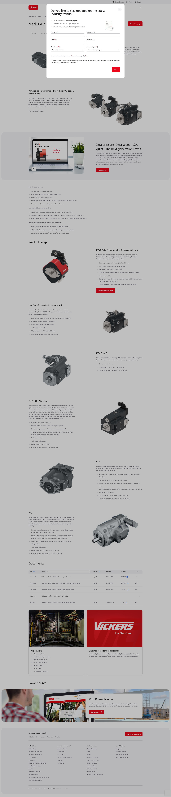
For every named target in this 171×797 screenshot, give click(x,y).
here (72, 56)
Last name (90, 32)
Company (90, 39)
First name (54, 32)
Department (55, 47)
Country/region (92, 47)
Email (53, 39)
